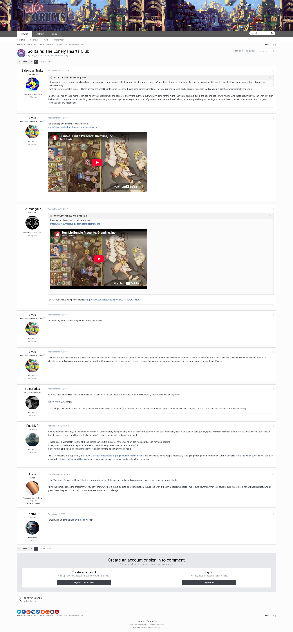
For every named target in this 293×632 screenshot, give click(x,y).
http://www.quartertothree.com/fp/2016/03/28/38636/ (113, 299)
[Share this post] (273, 71)
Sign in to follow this (246, 51)
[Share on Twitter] (19, 612)
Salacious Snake (32, 70)
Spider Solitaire (67, 459)
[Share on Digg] (33, 612)
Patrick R (32, 426)
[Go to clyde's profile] (32, 131)
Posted (58, 70)
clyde (32, 118)
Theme (139, 621)
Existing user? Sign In (248, 4)
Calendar (34, 40)
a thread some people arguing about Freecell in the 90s (117, 455)
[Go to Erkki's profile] (32, 488)
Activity (40, 34)
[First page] (19, 62)
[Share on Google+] (28, 612)
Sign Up (268, 4)
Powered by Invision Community (146, 627)
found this (240, 455)
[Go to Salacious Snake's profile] (32, 84)
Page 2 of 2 (45, 62)
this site (81, 520)
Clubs (54, 34)
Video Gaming (61, 55)
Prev (25, 62)
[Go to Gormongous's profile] (32, 223)
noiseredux (32, 389)
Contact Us (152, 621)
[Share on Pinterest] (57, 612)
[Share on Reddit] (43, 612)
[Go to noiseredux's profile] (32, 402)
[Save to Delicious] (38, 612)
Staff (45, 40)
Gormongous (32, 209)
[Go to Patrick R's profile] (32, 439)
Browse (24, 34)
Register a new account (84, 582)
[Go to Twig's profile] (21, 53)
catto (32, 514)
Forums (21, 40)
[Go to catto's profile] (32, 528)
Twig (33, 55)
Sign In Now (209, 582)
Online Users (59, 40)
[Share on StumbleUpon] (47, 612)
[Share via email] (52, 612)
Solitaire (83, 459)
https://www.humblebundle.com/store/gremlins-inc (72, 127)
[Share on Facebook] (24, 612)
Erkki (32, 474)
